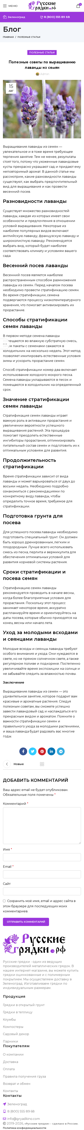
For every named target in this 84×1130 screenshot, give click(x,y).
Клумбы (9, 1019)
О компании (13, 1054)
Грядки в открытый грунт (24, 1005)
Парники (10, 1041)
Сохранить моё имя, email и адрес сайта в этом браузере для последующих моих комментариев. (39, 906)
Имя (7, 849)
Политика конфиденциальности (24, 1127)
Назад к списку (42, 764)
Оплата (9, 1069)
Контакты (10, 1091)
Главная (8, 37)
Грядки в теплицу (17, 1012)
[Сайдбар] (5, 344)
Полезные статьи (29, 37)
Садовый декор (16, 1034)
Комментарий (15, 804)
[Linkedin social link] (51, 751)
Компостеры (13, 1027)
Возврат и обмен (16, 1084)
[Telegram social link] (61, 751)
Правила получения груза (24, 1076)
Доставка (10, 1062)
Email (8, 866)
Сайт (7, 884)
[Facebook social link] (23, 751)
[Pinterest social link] (42, 751)
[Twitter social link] (33, 751)
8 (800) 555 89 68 (56, 17)
